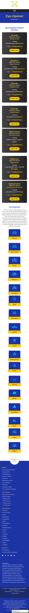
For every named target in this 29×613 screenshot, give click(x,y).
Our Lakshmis (6, 482)
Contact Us (6, 550)
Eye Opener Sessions (9, 494)
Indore (5, 529)
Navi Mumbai (6, 512)
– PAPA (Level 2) (6, 501)
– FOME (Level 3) (6, 503)
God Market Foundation (9, 489)
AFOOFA (5, 485)
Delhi (4, 521)
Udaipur (5, 544)
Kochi (4, 532)
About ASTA (6, 472)
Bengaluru (6, 517)
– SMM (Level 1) (6, 498)
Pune (4, 514)
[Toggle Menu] (14, 10)
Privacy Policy (15, 593)
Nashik (5, 536)
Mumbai (5, 510)
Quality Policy (7, 474)
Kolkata (5, 525)
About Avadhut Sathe (9, 470)
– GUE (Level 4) (6, 505)
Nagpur (5, 538)
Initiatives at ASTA (8, 480)
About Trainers (7, 476)
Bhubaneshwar (7, 527)
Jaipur (4, 542)
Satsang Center (7, 487)
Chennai (5, 534)
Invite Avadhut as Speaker (10, 552)
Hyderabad (6, 519)
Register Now (14, 50)
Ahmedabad (6, 523)
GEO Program (7, 496)
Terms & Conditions (19, 591)
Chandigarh (6, 540)
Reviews (5, 478)
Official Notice (8, 591)
